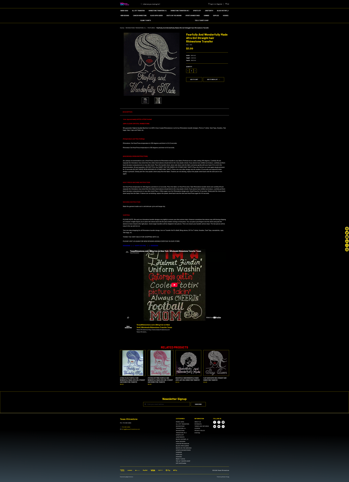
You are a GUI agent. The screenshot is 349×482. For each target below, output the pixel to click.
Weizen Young (225, 476)
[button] (174, 112)
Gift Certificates (181, 463)
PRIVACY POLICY (199, 430)
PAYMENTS (198, 424)
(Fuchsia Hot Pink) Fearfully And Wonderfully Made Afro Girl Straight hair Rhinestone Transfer (160, 380)
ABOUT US (197, 422)
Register (219, 4)
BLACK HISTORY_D (222, 11)
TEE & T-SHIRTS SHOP (201, 20)
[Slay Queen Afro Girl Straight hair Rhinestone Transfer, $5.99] (216, 363)
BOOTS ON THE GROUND (174, 15)
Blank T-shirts (146, 20)
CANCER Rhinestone (140, 15)
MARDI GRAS (124, 11)
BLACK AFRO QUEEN (156, 15)
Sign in (212, 4)
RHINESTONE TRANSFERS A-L (158, 11)
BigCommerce (129, 476)
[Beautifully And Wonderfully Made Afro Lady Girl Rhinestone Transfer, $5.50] (188, 363)
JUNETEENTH (209, 11)
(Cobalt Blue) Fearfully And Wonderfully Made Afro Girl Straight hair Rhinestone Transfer (132, 380)
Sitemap (197, 433)
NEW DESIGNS (125, 15)
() (228, 4)
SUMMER (206, 15)
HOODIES (225, 15)
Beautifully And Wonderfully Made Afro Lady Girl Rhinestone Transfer (188, 379)
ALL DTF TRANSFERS (138, 11)
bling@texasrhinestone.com (131, 429)
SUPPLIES (216, 15)
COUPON (197, 428)
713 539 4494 (126, 427)
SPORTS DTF (197, 11)
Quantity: (189, 66)
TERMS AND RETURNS (201, 426)
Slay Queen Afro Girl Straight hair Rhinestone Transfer (214, 379)
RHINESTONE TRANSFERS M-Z (180, 11)
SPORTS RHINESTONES (192, 15)
